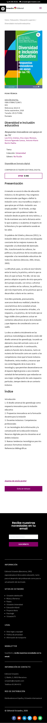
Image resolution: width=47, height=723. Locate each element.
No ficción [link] (17, 156)
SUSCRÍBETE (23, 544)
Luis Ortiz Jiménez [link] (12, 138)
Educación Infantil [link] (13, 607)
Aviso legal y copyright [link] (15, 631)
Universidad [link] (21, 153)
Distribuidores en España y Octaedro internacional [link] (23, 698)
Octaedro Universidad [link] (15, 604)
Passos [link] (9, 601)
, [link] (19, 138)
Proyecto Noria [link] (12, 610)
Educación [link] (14, 20)
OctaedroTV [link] (11, 616)
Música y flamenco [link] (13, 598)
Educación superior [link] (27, 20)
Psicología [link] (10, 613)
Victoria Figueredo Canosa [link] (15, 140)
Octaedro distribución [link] (15, 595)
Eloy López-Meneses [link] (28, 138)
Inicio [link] (7, 20)
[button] (38, 35)
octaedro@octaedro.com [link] (14, 681)
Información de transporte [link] (16, 637)
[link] (3, 9)
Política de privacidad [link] (15, 634)
